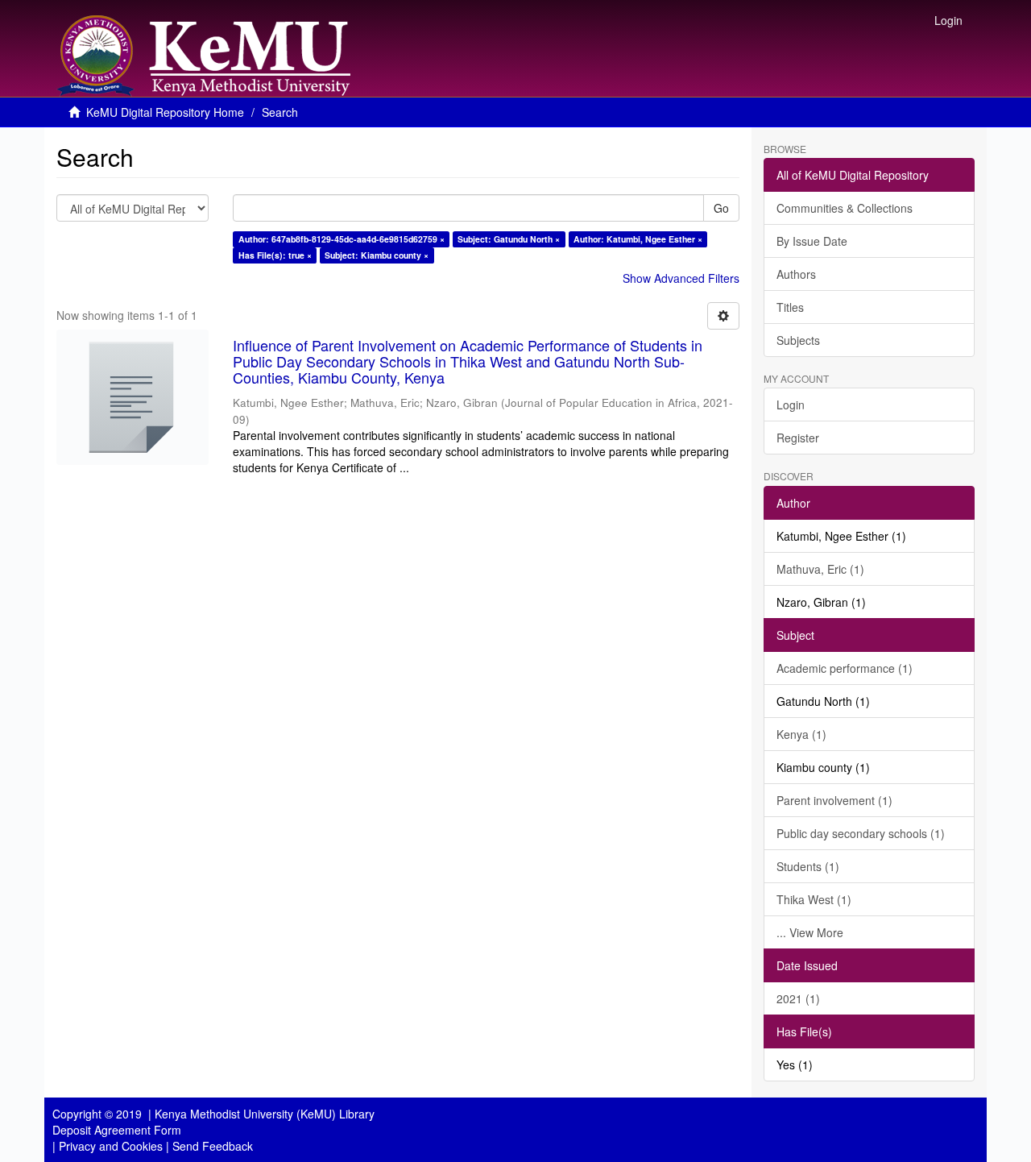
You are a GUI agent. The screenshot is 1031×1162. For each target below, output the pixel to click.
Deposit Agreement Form (116, 1130)
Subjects (798, 340)
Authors (796, 274)
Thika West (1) (813, 899)
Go (721, 208)
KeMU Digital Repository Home (165, 112)
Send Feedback (212, 1146)
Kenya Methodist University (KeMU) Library (265, 1114)
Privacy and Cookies (111, 1146)
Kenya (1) (801, 734)
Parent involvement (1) (834, 800)
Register (797, 438)
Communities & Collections (844, 208)
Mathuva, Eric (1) (820, 569)
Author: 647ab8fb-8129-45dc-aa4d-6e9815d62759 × (341, 239)
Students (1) (807, 866)
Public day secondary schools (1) (860, 833)
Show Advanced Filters (681, 278)
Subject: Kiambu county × (377, 255)
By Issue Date (811, 241)
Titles (790, 307)
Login (790, 404)
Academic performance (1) (844, 668)
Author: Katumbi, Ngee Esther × (637, 239)
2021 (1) (798, 998)
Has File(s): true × (275, 255)
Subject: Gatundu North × (509, 239)
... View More (809, 932)
